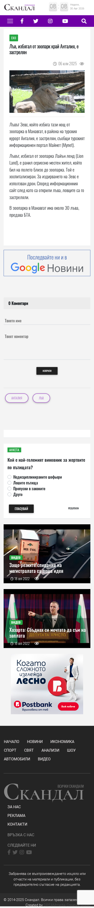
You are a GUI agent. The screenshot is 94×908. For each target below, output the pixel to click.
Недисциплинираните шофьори (37, 477)
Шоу (71, 750)
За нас (14, 807)
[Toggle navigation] (10, 21)
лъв (41, 398)
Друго (17, 494)
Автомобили (17, 759)
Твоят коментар (16, 336)
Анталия (16, 398)
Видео (44, 759)
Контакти (17, 824)
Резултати (73, 508)
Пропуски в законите (29, 488)
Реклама (16, 815)
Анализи (50, 750)
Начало (11, 741)
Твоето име (13, 321)
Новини (35, 741)
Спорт (10, 750)
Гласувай (21, 508)
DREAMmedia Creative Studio (67, 905)
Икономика (62, 741)
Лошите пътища (25, 483)
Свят (29, 750)
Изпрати (47, 371)
